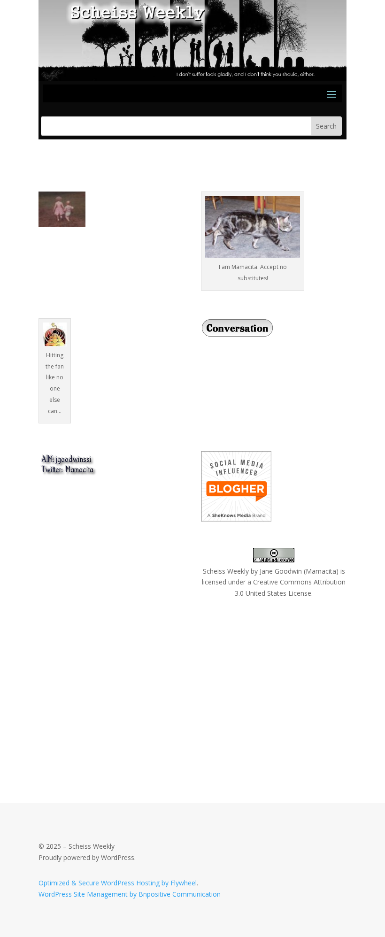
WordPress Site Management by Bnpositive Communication (129, 894)
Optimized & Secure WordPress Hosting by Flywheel (117, 882)
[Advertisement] (108, 680)
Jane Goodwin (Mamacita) (299, 571)
